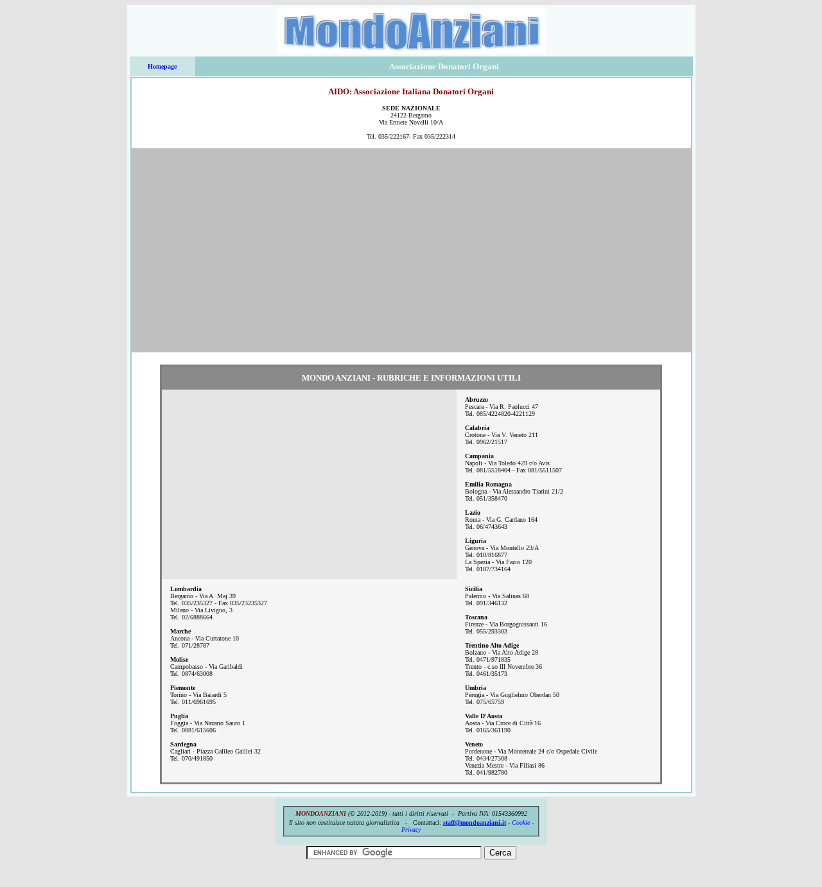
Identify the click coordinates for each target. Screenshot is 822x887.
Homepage (162, 66)
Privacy (411, 829)
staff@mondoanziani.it (474, 822)
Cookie (521, 822)
